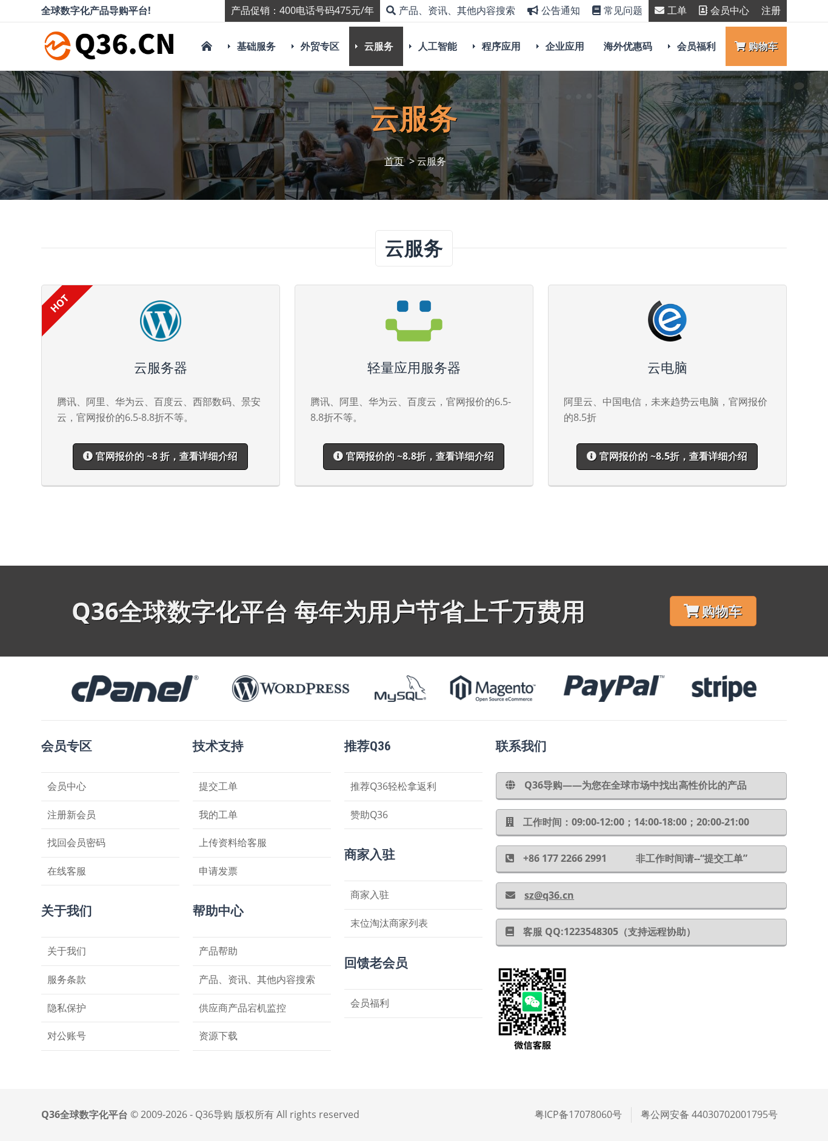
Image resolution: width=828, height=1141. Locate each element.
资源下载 (218, 1035)
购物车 (763, 46)
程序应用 (501, 46)
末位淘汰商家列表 (389, 923)
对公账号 (66, 1035)
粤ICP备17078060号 (578, 1114)
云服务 (378, 46)
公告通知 (560, 10)
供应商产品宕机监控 (242, 1007)
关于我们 (66, 950)
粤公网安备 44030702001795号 (709, 1114)
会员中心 (729, 10)
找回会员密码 (76, 842)
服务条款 (66, 979)
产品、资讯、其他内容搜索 (457, 10)
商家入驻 (369, 894)
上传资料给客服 (233, 842)
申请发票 (218, 871)
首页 (394, 161)
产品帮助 (218, 950)
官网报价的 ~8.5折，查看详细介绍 (673, 456)
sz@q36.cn (549, 895)
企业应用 (565, 46)
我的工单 (218, 814)
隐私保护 (66, 1007)
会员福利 (696, 46)
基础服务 (256, 46)
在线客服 (66, 871)
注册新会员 (71, 814)
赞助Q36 (369, 814)
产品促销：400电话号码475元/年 (302, 10)
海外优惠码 (628, 46)
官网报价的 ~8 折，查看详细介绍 (167, 456)
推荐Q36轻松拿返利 (393, 786)
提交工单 (218, 786)
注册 (771, 10)
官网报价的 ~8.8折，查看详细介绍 (420, 456)
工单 (677, 10)
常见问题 (623, 10)
